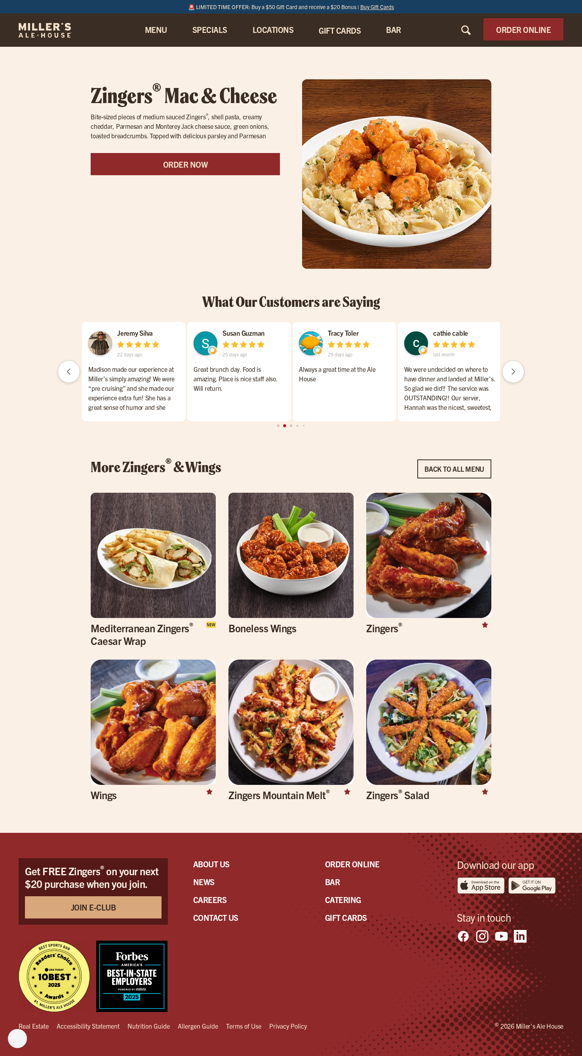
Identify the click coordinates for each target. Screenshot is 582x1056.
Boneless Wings (262, 627)
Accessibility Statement (88, 1026)
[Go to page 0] (278, 426)
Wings (104, 794)
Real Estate (34, 1026)
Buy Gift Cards (377, 6)
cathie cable (450, 333)
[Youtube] (501, 936)
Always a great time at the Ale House (337, 374)
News (204, 882)
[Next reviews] (513, 371)
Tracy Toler (343, 333)
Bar (332, 882)
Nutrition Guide (148, 1026)
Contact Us (215, 917)
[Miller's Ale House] (55, 30)
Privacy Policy (288, 1026)
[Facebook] (463, 936)
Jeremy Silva (135, 333)
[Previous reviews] (69, 371)
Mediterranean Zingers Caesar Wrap (142, 634)
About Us (211, 864)
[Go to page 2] (291, 426)
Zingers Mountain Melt (278, 794)
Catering (343, 900)
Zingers (384, 627)
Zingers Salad (397, 794)
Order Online (352, 864)
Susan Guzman (243, 333)
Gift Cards (346, 917)
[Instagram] (482, 936)
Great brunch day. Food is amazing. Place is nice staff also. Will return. (236, 378)
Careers (210, 900)
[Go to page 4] (303, 426)
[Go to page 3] (297, 426)
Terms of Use (243, 1026)
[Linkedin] (520, 936)
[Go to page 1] (284, 425)
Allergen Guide (198, 1026)
